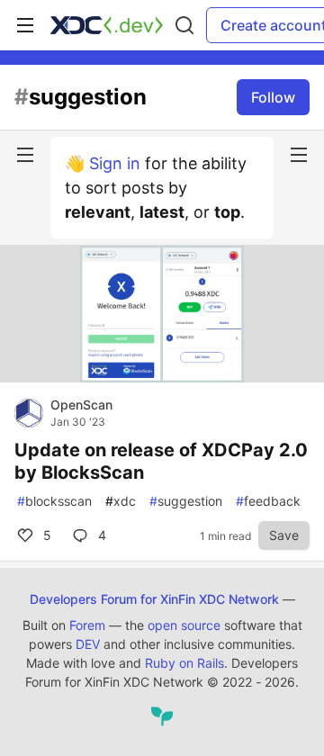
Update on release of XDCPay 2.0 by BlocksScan (161, 461)
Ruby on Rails (184, 662)
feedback (268, 500)
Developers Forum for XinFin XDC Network (154, 599)
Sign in (114, 163)
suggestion (185, 500)
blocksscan (54, 500)
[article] (162, 376)
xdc (120, 500)
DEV (88, 644)
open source (184, 625)
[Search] (184, 25)
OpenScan (81, 404)
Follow (273, 97)
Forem (87, 625)
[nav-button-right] (299, 155)
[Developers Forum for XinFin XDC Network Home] (106, 25)
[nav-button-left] (25, 155)
